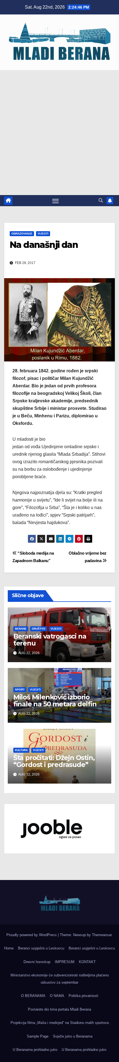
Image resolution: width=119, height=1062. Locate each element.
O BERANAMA (33, 996)
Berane (21, 628)
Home (9, 948)
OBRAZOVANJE (21, 233)
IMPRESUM (64, 962)
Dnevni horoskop (37, 962)
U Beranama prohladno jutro (35, 1050)
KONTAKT (87, 962)
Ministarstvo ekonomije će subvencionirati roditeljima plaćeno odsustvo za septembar (60, 978)
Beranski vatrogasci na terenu (49, 639)
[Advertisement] (59, 132)
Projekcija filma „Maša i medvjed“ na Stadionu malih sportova (60, 1023)
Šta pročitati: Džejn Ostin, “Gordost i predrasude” (54, 761)
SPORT (20, 689)
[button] (101, 200)
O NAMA (57, 996)
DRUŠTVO (38, 628)
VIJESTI (43, 233)
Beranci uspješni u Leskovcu (41, 948)
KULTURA (21, 750)
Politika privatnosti (83, 996)
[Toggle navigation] (56, 201)
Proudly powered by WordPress (32, 935)
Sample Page (37, 1036)
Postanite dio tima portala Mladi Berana (59, 1009)
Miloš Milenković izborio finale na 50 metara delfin (55, 700)
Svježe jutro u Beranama (72, 1036)
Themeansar (102, 935)
